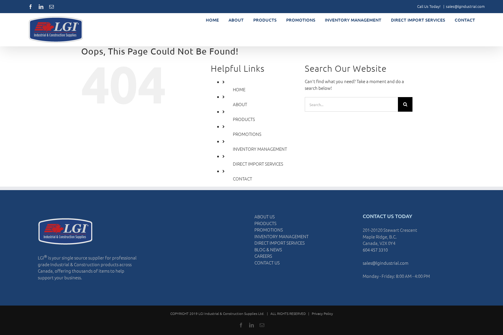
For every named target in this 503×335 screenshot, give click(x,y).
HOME (239, 89)
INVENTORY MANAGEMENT (260, 149)
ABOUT (240, 104)
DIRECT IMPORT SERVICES (258, 164)
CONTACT (242, 179)
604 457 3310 (375, 250)
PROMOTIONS (247, 134)
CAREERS (263, 256)
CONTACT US (267, 262)
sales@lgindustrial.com (465, 6)
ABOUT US (264, 216)
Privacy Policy (322, 313)
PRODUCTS (244, 119)
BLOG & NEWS (268, 249)
